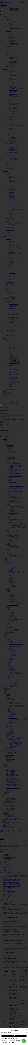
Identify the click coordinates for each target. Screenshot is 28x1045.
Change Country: (14, 1030)
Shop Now (14, 1035)
